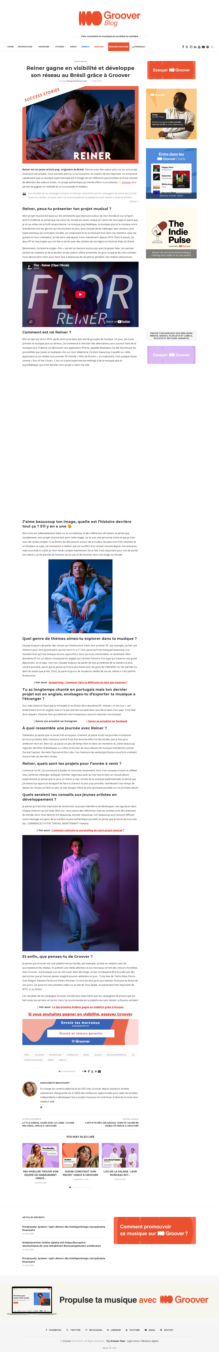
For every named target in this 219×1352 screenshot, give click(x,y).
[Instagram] (191, 47)
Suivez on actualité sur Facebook (107, 721)
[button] (26, 1165)
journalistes (72, 1054)
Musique (98, 1054)
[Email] (203, 47)
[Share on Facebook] (89, 1071)
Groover (126, 182)
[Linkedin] (195, 47)
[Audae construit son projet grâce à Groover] (80, 1155)
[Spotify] (207, 47)
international (55, 1054)
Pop (133, 1054)
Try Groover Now (115, 1341)
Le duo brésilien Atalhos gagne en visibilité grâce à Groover (88, 1007)
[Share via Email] (99, 1071)
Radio (73, 47)
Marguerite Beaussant (77, 81)
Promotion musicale (33, 1059)
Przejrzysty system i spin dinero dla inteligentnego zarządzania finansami (63, 1228)
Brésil (26, 1054)
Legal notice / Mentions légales (143, 1341)
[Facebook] (183, 47)
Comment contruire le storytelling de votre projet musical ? (88, 830)
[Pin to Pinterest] (96, 1071)
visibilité (62, 1059)
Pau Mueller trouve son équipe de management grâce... (40, 1175)
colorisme (39, 1054)
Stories (59, 47)
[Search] (212, 47)
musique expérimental (116, 1054)
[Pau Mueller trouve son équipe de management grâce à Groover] (40, 1155)
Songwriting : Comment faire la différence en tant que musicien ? (88, 682)
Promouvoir (25, 47)
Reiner (50, 1059)
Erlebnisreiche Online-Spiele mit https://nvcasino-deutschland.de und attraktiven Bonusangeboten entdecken (61, 1244)
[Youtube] (199, 47)
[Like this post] (85, 1071)
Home (10, 47)
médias (86, 1054)
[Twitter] (186, 47)
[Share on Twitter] (92, 1071)
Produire (44, 47)
